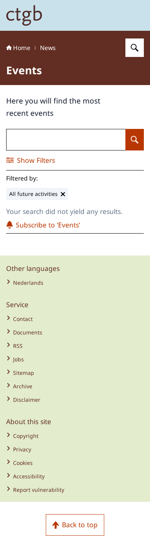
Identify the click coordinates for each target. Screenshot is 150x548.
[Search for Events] (134, 139)
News (48, 47)
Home (21, 47)
